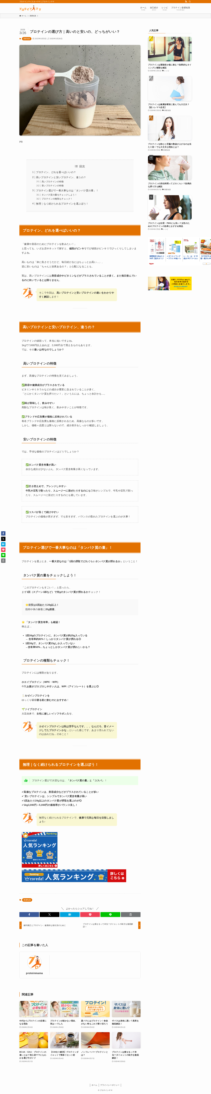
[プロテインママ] (30, 8)
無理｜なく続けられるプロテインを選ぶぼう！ (62, 203)
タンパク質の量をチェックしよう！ (59, 194)
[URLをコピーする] (131, 914)
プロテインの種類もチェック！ (57, 199)
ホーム (94, 1085)
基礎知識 (26, 39)
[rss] (186, 1)
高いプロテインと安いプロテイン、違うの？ (61, 177)
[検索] (190, 1)
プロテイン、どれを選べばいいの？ (56, 172)
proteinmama (34, 973)
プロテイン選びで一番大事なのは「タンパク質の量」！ (67, 190)
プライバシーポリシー (109, 1085)
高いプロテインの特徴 (53, 181)
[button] (29, 914)
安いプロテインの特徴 (53, 185)
